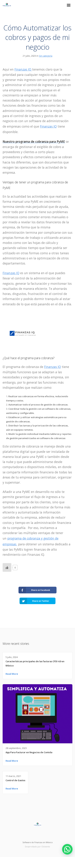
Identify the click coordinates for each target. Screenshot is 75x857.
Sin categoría (45, 55)
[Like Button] (7, 567)
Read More (12, 673)
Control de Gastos (15, 780)
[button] (67, 849)
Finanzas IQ (23, 69)
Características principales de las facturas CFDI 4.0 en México (35, 663)
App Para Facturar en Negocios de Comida (29, 752)
